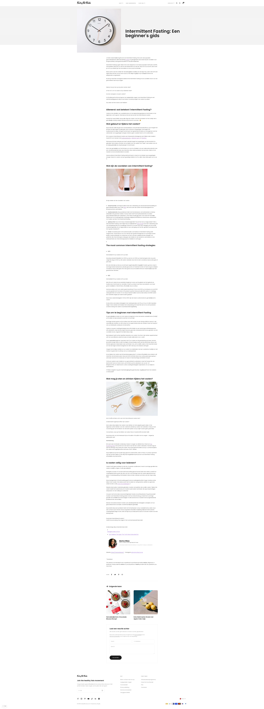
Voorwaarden (124, 685)
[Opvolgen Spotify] (99, 699)
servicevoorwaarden (115, 636)
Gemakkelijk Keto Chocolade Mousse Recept (116, 618)
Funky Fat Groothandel (147, 682)
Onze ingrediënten (131, 3)
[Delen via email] (122, 574)
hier (137, 215)
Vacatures (144, 687)
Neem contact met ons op (127, 679)
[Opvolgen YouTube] (88, 699)
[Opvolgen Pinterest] (85, 699)
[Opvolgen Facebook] (78, 699)
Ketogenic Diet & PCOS (113, 531)
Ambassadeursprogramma (148, 679)
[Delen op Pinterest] (118, 574)
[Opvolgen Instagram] (81, 699)
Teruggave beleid (125, 692)
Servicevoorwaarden (125, 690)
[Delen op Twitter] (115, 574)
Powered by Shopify (95, 703)
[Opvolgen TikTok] (92, 699)
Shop (120, 3)
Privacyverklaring (124, 687)
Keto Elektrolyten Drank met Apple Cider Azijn (143, 618)
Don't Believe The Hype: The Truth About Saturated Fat (123, 534)
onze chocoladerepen (123, 484)
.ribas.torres (139, 552)
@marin (133, 552)
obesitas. (144, 138)
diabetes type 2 (135, 138)
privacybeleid (138, 634)
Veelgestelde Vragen (126, 682)
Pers (142, 685)
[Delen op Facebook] (111, 574)
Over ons (141, 3)
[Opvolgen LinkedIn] (95, 699)
